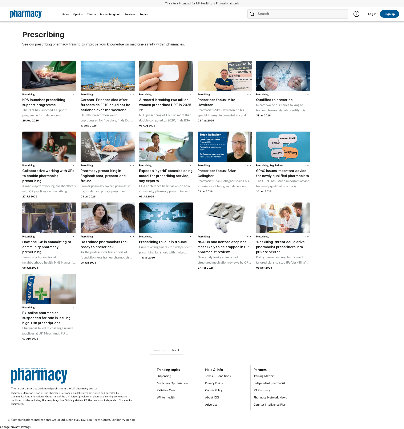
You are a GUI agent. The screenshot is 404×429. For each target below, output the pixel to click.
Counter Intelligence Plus (270, 404)
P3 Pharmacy (91, 400)
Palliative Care (166, 390)
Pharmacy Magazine (53, 400)
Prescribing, (28, 94)
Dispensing (164, 376)
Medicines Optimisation (172, 383)
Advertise (211, 404)
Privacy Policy (214, 383)
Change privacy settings (15, 427)
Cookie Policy (213, 390)
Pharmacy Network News (270, 397)
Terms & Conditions (218, 376)
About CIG (212, 397)
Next (175, 350)
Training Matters (74, 400)
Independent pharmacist (269, 383)
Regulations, (276, 165)
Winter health (166, 397)
